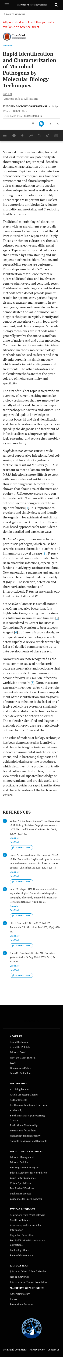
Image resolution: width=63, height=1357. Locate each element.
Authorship (16, 1110)
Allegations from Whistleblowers (27, 1214)
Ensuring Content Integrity (24, 1167)
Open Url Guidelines (20, 1073)
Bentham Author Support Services (28, 1105)
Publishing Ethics (19, 1250)
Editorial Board (18, 1052)
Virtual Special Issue (21, 1183)
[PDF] (41, 124)
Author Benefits (18, 1099)
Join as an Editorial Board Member (28, 1271)
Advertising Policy (20, 1293)
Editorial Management (22, 1157)
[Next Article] (57, 124)
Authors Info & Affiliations (21, 99)
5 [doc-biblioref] (32, 682)
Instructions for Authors (23, 1130)
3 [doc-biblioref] (57, 618)
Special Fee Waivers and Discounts (28, 1141)
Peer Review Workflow (22, 1188)
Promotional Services (21, 1304)
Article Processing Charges (24, 1094)
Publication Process (20, 1193)
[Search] (56, 5)
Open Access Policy (20, 1068)
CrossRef (14, 837)
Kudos (13, 1299)
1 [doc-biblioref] (27, 508)
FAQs (13, 1062)
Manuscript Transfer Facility (25, 1135)
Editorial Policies (19, 1162)
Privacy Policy (37, 1349)
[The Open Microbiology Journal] (32, 1328)
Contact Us (53, 1349)
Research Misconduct (21, 1255)
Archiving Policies (19, 1089)
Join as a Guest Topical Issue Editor (29, 1282)
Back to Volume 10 (15, 14)
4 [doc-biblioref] (16, 632)
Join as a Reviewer (19, 1276)
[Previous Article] (50, 124)
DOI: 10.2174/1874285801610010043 (23, 115)
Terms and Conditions (15, 1349)
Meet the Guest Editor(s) (23, 1057)
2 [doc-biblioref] (44, 553)
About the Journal (19, 1042)
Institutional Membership (23, 1125)
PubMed (14, 842)
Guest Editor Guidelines (23, 1177)
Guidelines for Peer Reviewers (26, 1198)
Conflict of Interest (20, 1220)
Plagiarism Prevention (21, 1235)
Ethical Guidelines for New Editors (28, 1172)
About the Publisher (20, 1047)
